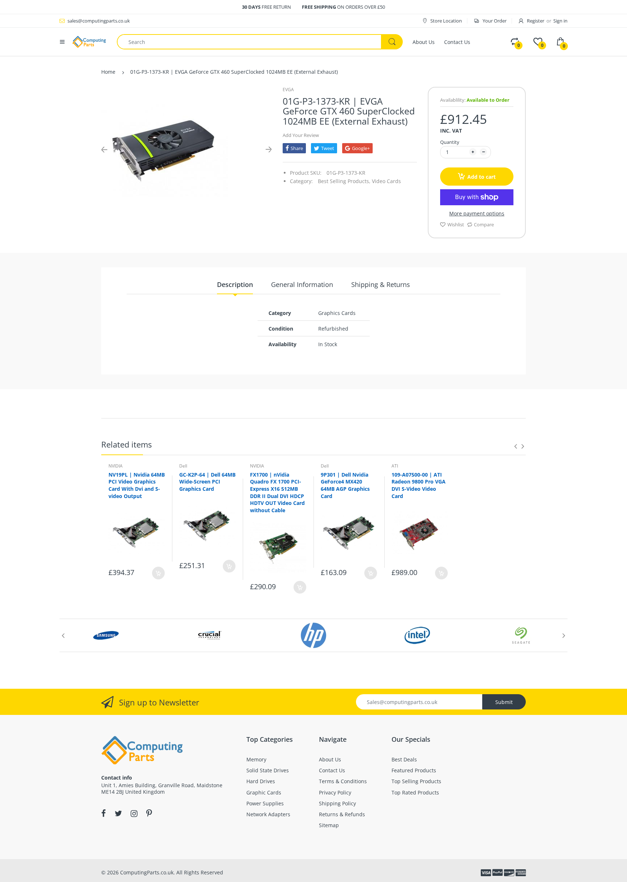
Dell (183, 466)
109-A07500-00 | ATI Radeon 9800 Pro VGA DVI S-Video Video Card (419, 485)
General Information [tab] (302, 284)
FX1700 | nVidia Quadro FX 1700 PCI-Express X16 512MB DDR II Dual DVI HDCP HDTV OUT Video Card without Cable (277, 492)
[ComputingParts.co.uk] (89, 41)
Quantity (449, 142)
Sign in (560, 20)
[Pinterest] (149, 813)
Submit (504, 702)
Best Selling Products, (344, 181)
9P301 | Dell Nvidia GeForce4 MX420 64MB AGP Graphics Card (345, 485)
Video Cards (386, 181)
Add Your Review (301, 135)
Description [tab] (235, 284)
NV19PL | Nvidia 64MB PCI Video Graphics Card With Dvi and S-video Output (136, 485)
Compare (484, 224)
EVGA (288, 89)
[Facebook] (103, 813)
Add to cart (481, 176)
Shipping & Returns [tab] (380, 284)
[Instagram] (134, 813)
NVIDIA (115, 466)
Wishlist (455, 224)
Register (535, 20)
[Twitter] (118, 813)
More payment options (476, 213)
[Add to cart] (158, 573)
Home (108, 71)
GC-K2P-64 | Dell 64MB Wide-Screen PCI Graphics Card (207, 481)
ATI (395, 466)
